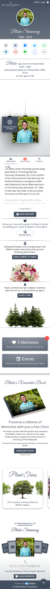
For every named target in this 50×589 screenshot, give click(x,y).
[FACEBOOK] (15, 45)
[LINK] (44, 52)
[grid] (25, 122)
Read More (25, 209)
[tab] (11, 160)
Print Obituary (26, 214)
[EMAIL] (15, 52)
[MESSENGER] (25, 45)
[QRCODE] (6, 45)
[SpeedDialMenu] (43, 582)
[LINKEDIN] (6, 52)
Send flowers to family (24, 257)
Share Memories (26, 576)
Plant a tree (25, 295)
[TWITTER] (34, 45)
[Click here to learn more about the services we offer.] (25, 565)
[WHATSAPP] (44, 45)
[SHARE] (34, 52)
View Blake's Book (25, 451)
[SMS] (25, 52)
